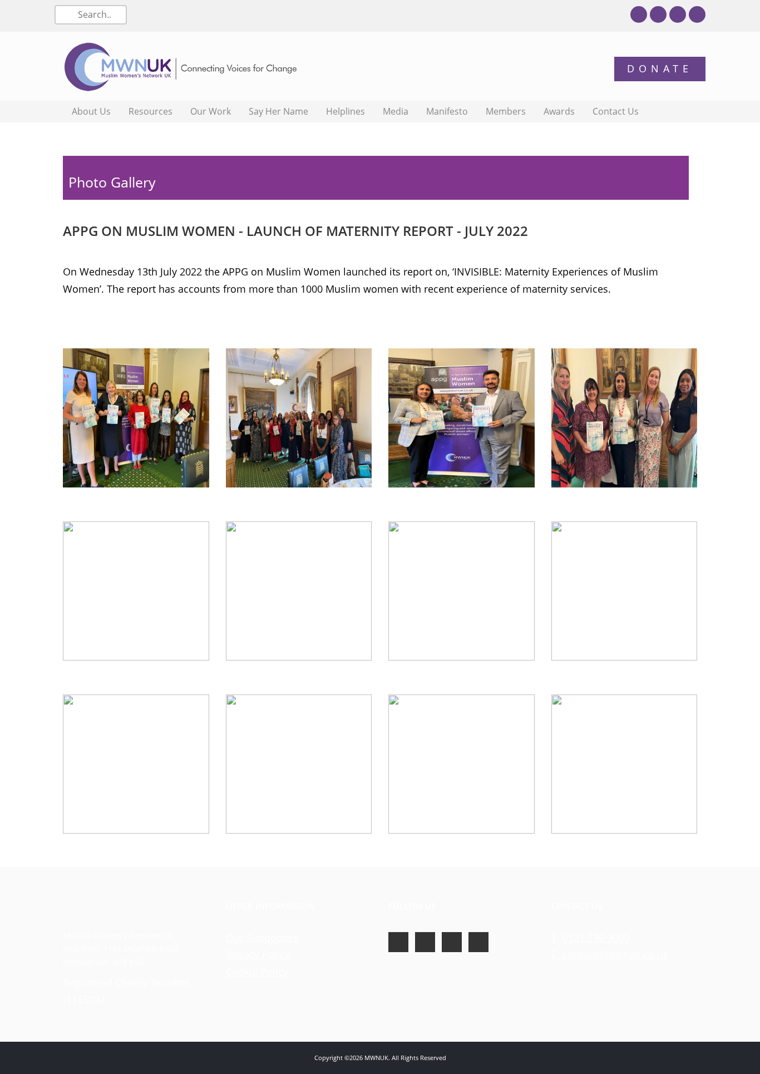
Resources (150, 111)
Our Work (210, 111)
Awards (559, 111)
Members (506, 111)
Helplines (345, 111)
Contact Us (616, 111)
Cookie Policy (257, 971)
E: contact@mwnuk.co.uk (609, 954)
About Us (91, 111)
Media (395, 111)
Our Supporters (262, 937)
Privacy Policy (258, 954)
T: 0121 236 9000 (590, 937)
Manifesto (447, 111)
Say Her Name (278, 111)
